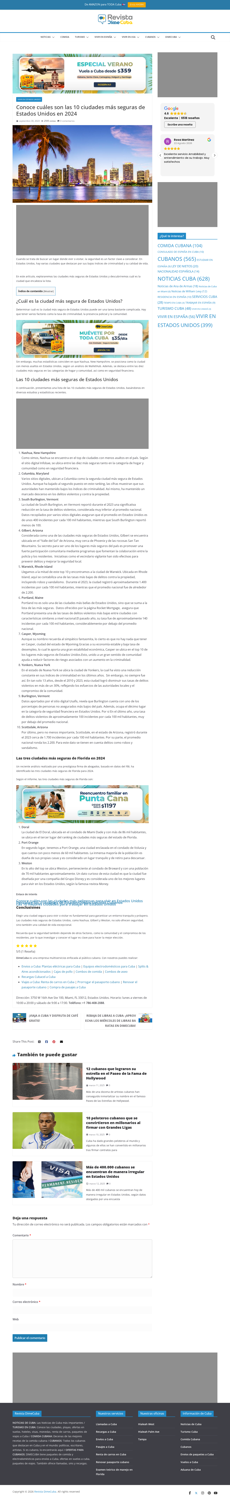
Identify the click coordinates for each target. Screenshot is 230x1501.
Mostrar (48, 291)
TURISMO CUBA (174, 308)
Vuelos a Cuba (189, 1462)
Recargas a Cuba (106, 1431)
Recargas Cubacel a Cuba (39, 977)
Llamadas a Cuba (106, 1424)
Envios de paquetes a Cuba (197, 1454)
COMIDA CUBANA (180, 245)
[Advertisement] (82, 230)
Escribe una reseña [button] (180, 124)
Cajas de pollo (63, 972)
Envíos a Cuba (104, 1439)
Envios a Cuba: (31, 966)
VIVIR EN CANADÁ (201, 309)
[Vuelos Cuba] (82, 56)
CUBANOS (150, 36)
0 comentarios (67, 120)
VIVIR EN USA (128, 36)
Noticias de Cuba (191, 1424)
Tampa (142, 1439)
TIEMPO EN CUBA (174, 302)
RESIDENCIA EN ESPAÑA (174, 297)
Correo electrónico (26, 1302)
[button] (53, 37)
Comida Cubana (190, 1439)
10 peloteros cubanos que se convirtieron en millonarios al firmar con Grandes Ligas (113, 1123)
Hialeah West (146, 1424)
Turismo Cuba (189, 1431)
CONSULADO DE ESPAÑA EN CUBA (181, 251)
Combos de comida (89, 972)
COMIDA (64, 36)
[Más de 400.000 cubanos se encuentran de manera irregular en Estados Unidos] (47, 1164)
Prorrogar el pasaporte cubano (98, 982)
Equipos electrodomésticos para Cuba (109, 966)
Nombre (19, 1284)
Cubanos (186, 1447)
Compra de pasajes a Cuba (68, 987)
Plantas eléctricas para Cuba (61, 966)
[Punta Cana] (82, 788)
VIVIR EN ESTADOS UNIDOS (29, 99)
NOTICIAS (46, 36)
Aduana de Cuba (191, 1469)
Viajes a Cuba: (31, 982)
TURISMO (80, 36)
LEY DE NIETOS (184, 266)
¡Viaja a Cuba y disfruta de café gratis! (53, 1018)
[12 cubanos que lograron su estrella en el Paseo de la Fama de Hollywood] (47, 1065)
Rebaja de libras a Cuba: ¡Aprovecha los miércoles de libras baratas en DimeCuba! (110, 1021)
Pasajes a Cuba (105, 1447)
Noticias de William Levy (189, 291)
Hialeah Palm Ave (148, 1431)
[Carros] (82, 322)
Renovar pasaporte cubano (112, 1462)
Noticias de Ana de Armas (178, 286)
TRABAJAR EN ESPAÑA (200, 302)
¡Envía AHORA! (137, 4)
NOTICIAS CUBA (184, 278)
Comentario (22, 1235)
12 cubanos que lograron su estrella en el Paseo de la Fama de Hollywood (116, 1073)
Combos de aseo (116, 972)
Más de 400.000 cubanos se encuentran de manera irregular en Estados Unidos (115, 1172)
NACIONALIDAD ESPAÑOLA (178, 271)
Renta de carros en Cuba (57, 982)
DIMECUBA (171, 36)
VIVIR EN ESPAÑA (176, 316)
